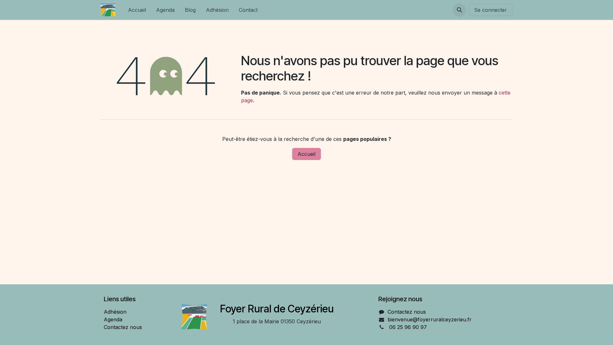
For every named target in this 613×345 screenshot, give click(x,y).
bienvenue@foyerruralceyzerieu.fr (430, 319)
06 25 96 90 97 (408, 327)
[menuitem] (137, 10)
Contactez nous (123, 327)
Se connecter (490, 10)
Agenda (113, 319)
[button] (459, 10)
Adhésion (115, 312)
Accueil (306, 154)
